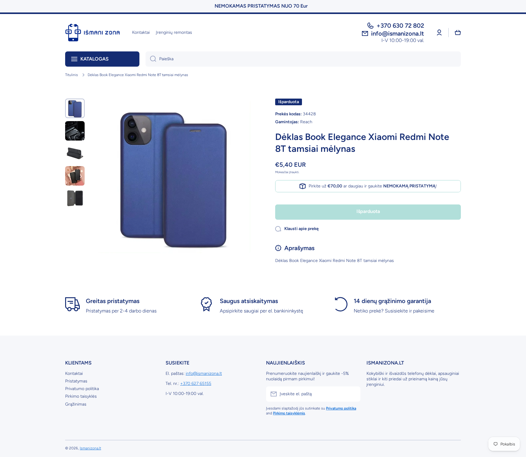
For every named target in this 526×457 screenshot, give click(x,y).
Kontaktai (74, 373)
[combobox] (303, 59)
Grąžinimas (75, 404)
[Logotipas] (92, 32)
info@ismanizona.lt (204, 373)
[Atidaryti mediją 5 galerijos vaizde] (75, 198)
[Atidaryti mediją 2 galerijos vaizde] (75, 131)
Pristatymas (76, 381)
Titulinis (71, 75)
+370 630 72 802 (400, 25)
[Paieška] (151, 59)
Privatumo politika (82, 388)
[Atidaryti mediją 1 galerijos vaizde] (75, 108)
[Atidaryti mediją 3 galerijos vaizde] (75, 153)
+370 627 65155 (195, 383)
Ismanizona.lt (90, 448)
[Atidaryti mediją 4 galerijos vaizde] (75, 176)
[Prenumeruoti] (352, 394)
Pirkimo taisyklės (81, 396)
